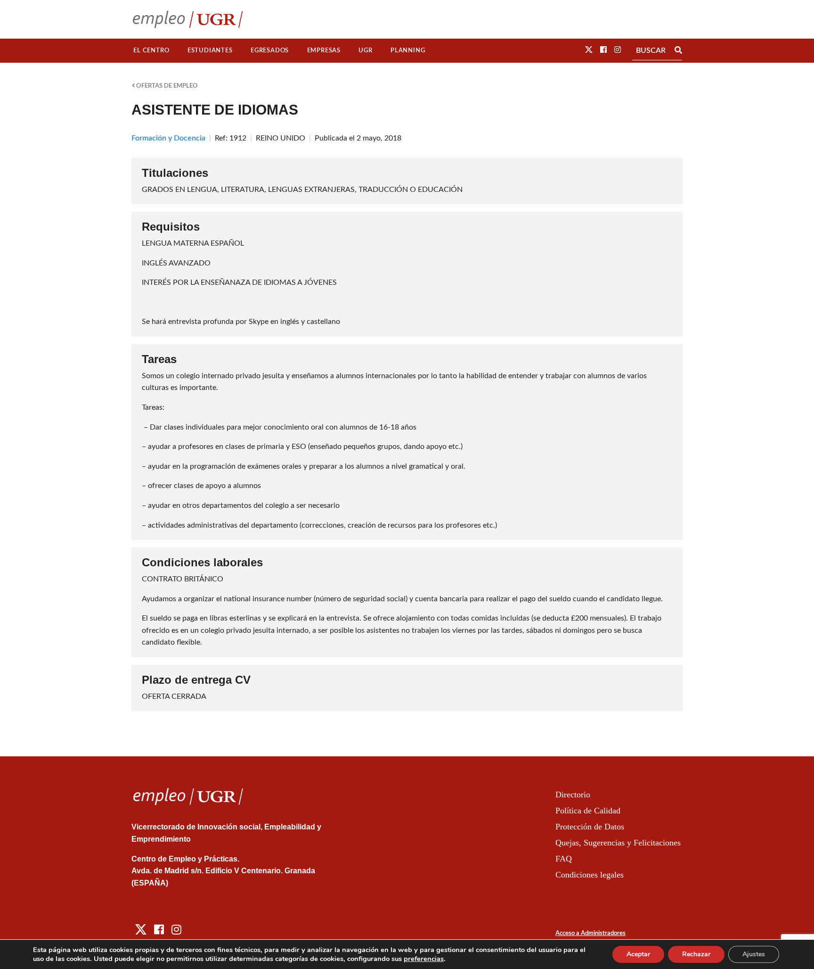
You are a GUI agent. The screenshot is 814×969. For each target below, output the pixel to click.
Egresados (270, 50)
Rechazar (696, 954)
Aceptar (638, 954)
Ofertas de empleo (166, 86)
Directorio (572, 794)
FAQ (563, 858)
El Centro (151, 50)
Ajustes (753, 954)
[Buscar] (678, 50)
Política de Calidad (587, 810)
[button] (588, 50)
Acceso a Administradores (590, 933)
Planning (408, 50)
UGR (365, 50)
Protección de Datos (589, 826)
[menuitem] (151, 51)
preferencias (424, 958)
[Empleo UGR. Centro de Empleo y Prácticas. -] (187, 19)
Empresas (324, 50)
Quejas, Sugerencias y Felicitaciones (618, 842)
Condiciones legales (589, 874)
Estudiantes (210, 50)
